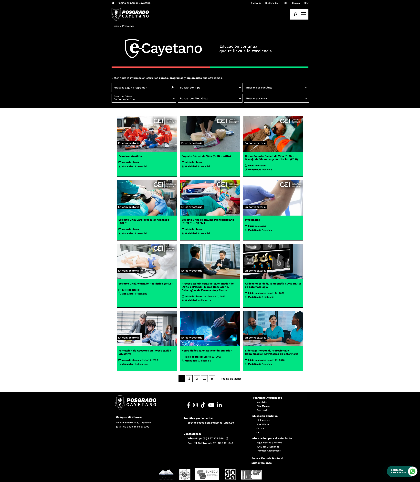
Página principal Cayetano (134, 2)
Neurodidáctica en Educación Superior (207, 350)
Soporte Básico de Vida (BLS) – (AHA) (206, 156)
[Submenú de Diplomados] (279, 3)
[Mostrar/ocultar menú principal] (303, 14)
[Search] (295, 14)
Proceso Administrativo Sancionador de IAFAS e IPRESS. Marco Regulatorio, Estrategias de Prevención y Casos (208, 287)
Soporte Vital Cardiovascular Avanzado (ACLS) (143, 221)
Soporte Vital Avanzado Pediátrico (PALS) (145, 283)
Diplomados (271, 3)
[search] (295, 14)
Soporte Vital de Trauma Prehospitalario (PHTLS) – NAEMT (208, 221)
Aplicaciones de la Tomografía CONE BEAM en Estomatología (273, 285)
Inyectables (252, 219)
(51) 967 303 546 (213, 438)
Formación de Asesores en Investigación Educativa (144, 352)
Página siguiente (231, 378)
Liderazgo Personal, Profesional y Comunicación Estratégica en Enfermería (271, 352)
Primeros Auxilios (130, 156)
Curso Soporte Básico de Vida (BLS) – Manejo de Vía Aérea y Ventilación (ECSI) (271, 157)
